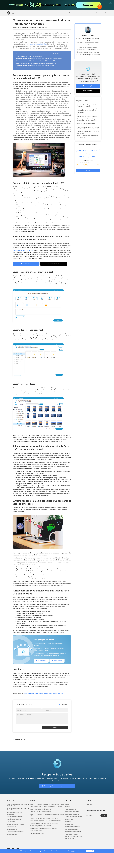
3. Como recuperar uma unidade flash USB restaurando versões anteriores (36, 63)
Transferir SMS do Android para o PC (40, 811)
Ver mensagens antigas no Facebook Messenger (44, 823)
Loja (81, 13)
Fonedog (14, 13)
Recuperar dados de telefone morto (40, 809)
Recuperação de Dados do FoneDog (23, 250)
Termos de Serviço (70, 809)
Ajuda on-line (69, 819)
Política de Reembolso (72, 811)
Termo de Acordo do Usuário (73, 816)
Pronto (88, 170)
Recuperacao (19, 693)
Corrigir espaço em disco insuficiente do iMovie (43, 828)
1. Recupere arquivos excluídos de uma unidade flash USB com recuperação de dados (39, 58)
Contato (67, 806)
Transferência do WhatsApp (15, 816)
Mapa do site (69, 824)
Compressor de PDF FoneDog (15, 824)
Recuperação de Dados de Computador (14, 813)
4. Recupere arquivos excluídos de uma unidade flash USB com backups (35, 65)
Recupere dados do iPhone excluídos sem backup (44, 818)
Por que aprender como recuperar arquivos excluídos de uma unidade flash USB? (37, 54)
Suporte (98, 13)
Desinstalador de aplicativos (15, 831)
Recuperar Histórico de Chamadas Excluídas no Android (46, 806)
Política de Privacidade (72, 814)
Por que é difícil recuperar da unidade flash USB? (29, 56)
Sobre (67, 804)
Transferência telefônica (14, 819)
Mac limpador (11, 821)
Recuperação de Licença (72, 826)
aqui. (73, 851)
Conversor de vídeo (12, 829)
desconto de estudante (72, 829)
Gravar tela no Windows (36, 831)
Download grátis (27, 263)
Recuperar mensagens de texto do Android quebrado (45, 821)
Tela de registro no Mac (37, 833)
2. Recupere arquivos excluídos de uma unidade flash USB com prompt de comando (38, 61)
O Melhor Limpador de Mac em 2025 (40, 826)
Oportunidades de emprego (73, 831)
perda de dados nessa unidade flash (36, 44)
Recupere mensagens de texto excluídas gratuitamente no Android (47, 815)
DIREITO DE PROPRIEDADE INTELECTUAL (73, 837)
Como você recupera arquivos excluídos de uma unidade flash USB (43, 693)
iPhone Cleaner (11, 826)
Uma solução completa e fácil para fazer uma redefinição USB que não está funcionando (88, 110)
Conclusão (19, 68)
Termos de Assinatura (71, 834)
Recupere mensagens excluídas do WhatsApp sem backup (47, 804)
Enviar (55, 727)
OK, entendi (90, 851)
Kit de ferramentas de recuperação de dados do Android (18, 809)
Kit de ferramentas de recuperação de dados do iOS (18, 805)
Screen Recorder (12, 834)
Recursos (89, 13)
